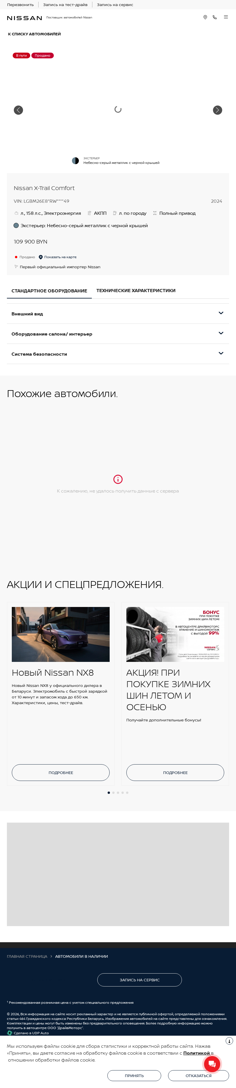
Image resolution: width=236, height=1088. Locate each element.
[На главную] (24, 17)
